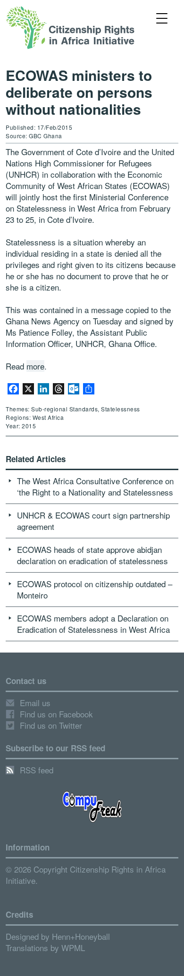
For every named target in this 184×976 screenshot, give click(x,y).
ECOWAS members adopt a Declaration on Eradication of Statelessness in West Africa (93, 623)
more (35, 366)
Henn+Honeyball (81, 936)
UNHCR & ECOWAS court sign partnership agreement (93, 520)
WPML (73, 947)
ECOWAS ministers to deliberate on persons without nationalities (79, 92)
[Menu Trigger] (162, 18)
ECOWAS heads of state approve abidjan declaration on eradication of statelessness (92, 555)
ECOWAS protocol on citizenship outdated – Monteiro (94, 589)
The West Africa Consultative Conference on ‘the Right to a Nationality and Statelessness (95, 486)
